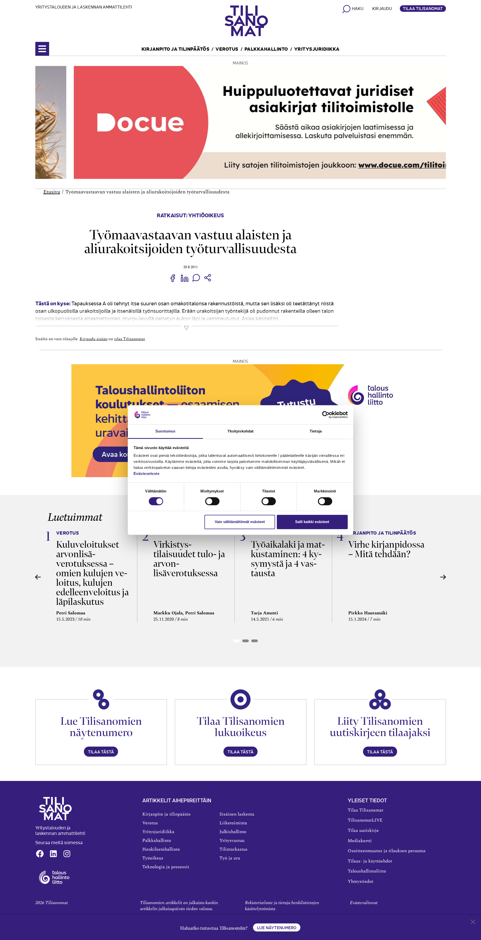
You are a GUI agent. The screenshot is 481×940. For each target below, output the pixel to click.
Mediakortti (360, 841)
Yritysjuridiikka (317, 48)
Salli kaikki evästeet (312, 522)
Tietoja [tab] (316, 431)
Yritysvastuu (232, 840)
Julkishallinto (232, 832)
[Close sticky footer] (473, 923)
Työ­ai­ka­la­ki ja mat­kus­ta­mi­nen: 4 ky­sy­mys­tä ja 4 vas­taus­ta (288, 558)
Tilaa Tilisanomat (423, 8)
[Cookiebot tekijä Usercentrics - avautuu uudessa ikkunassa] (326, 414)
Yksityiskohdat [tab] (240, 431)
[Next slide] (443, 577)
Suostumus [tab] (165, 431)
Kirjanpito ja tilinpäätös (176, 48)
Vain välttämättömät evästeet (240, 522)
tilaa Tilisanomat (129, 339)
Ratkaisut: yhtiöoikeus (190, 215)
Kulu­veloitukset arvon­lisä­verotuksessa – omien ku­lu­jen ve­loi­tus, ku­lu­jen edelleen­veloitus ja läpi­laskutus (92, 573)
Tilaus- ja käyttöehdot (370, 861)
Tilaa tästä (101, 752)
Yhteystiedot (360, 881)
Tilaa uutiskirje (363, 830)
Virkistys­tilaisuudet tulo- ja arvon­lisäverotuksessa (189, 558)
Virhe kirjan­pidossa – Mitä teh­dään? (386, 549)
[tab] (236, 640)
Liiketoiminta (233, 823)
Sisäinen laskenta (236, 814)
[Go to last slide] (38, 577)
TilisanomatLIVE (365, 820)
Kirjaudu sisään (93, 339)
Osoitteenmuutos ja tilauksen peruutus (387, 851)
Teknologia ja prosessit (165, 867)
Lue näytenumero (276, 927)
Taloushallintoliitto (367, 871)
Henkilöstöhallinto (161, 849)
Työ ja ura (229, 858)
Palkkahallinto (266, 48)
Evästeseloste (147, 474)
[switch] (212, 501)
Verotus (226, 48)
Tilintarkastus (233, 849)
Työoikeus (152, 858)
